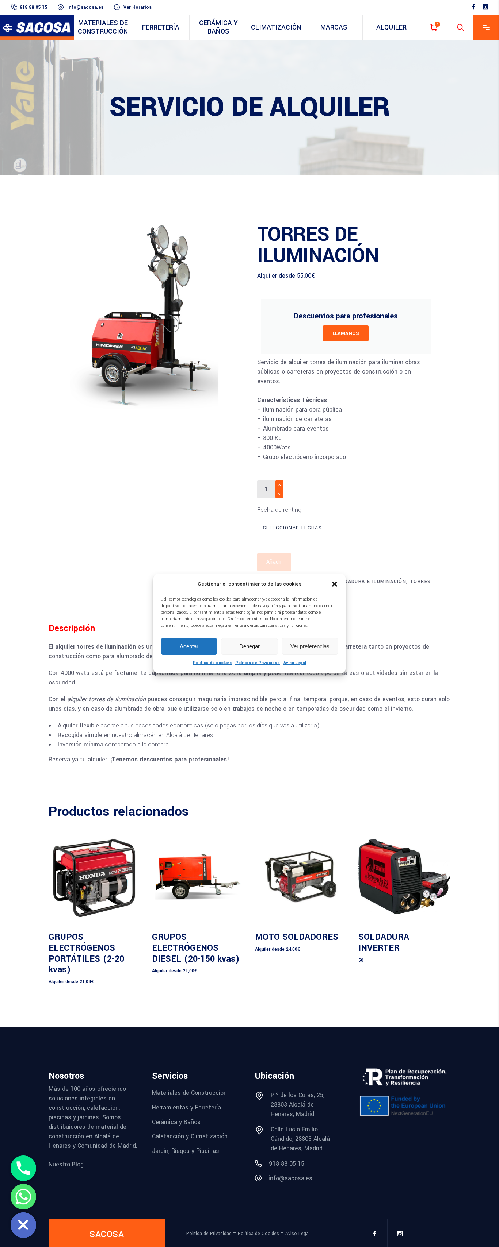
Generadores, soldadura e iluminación (349, 581)
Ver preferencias (310, 646)
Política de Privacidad (257, 662)
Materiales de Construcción (189, 1093)
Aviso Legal (294, 662)
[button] (334, 584)
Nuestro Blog (66, 1164)
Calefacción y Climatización (190, 1136)
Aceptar (189, 646)
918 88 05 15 (33, 7)
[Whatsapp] (23, 1196)
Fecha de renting (279, 510)
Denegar (249, 646)
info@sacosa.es (85, 7)
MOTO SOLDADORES (296, 937)
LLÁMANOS (345, 333)
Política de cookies (212, 662)
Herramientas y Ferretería (186, 1107)
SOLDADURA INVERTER (383, 942)
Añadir (274, 562)
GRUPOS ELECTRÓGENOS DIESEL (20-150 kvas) (196, 948)
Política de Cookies (258, 1233)
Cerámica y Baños (176, 1121)
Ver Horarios (137, 7)
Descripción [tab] (72, 628)
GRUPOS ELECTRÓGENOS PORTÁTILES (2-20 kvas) (86, 953)
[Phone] (23, 1168)
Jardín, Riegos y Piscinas (185, 1151)
